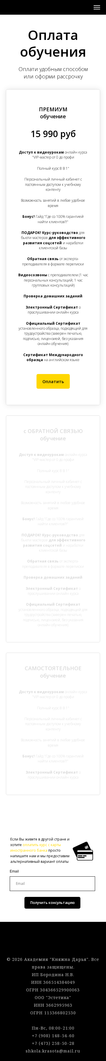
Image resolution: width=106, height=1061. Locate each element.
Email (14, 871)
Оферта (53, 936)
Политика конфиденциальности (53, 944)
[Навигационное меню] (97, 7)
